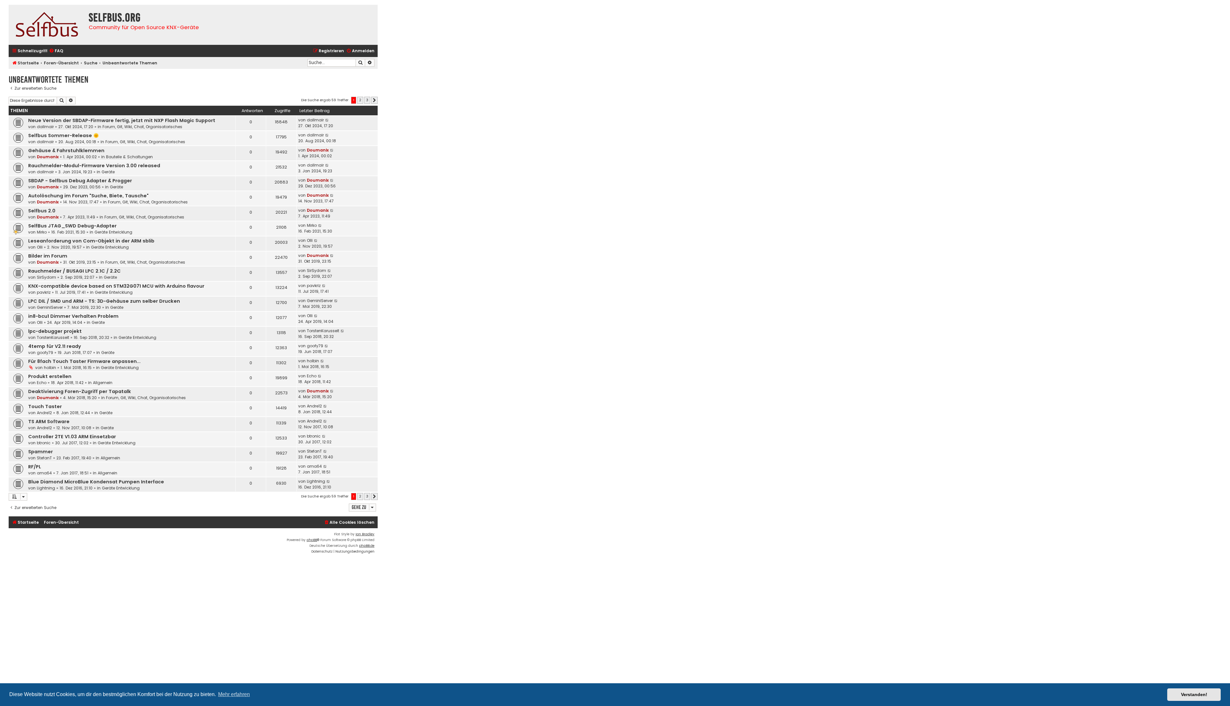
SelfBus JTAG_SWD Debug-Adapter (72, 226)
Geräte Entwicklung (113, 232)
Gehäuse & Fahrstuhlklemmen (66, 150)
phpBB (312, 540)
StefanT (44, 458)
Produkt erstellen (49, 376)
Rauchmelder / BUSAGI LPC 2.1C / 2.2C (74, 271)
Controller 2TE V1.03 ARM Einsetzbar (72, 436)
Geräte (108, 172)
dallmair (45, 126)
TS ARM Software (49, 421)
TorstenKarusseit (53, 337)
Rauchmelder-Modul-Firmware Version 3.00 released (94, 165)
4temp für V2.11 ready (54, 346)
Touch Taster (45, 406)
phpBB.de (366, 545)
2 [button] (360, 100)
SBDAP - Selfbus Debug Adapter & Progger (80, 180)
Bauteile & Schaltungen (129, 157)
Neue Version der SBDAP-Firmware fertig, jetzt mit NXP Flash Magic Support (121, 120)
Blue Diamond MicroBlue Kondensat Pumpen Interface (96, 482)
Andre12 (44, 412)
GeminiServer (50, 307)
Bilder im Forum (47, 256)
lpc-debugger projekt (55, 331)
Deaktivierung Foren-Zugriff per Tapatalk (79, 391)
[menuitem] (56, 51)
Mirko (42, 232)
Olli (40, 247)
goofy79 (45, 352)
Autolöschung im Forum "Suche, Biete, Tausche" (88, 196)
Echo (41, 382)
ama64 (44, 473)
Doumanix (48, 157)
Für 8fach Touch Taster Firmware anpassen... (84, 361)
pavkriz (44, 292)
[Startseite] (47, 24)
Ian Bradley (365, 534)
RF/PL (34, 467)
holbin (50, 367)
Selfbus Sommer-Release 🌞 (63, 135)
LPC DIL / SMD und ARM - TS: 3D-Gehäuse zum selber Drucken (104, 301)
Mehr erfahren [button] (234, 694)
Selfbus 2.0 (41, 211)
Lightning (46, 488)
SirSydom (46, 277)
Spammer (40, 451)
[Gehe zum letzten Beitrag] (327, 120)
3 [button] (367, 100)
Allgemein (102, 382)
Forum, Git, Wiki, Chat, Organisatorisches (142, 126)
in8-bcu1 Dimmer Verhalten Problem (73, 316)
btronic (44, 443)
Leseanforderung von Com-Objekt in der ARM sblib (91, 241)
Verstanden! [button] (1194, 694)
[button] (374, 100)
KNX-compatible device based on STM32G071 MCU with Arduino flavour (116, 286)
